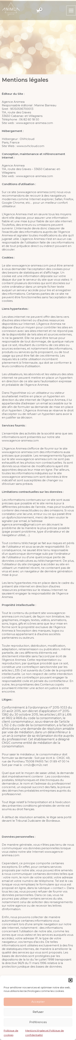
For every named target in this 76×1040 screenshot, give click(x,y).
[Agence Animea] (11, 9)
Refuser (38, 1012)
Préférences (38, 1022)
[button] (70, 980)
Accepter (38, 1001)
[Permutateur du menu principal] (71, 10)
